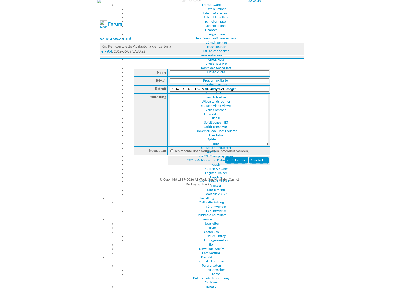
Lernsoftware (211, 5)
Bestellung (206, 198)
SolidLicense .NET (216, 123)
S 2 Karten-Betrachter (216, 148)
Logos (216, 274)
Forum (211, 228)
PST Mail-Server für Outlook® (216, 89)
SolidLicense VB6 (216, 127)
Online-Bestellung (211, 202)
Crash (216, 165)
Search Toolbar (216, 97)
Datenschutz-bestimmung (211, 278)
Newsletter (211, 223)
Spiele (211, 139)
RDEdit (216, 118)
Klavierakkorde (216, 76)
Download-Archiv (211, 249)
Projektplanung (216, 85)
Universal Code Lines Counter (216, 131)
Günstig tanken (216, 43)
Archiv (211, 152)
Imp (216, 144)
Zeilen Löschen (216, 110)
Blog (211, 244)
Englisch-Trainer (216, 173)
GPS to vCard (216, 72)
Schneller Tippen (216, 22)
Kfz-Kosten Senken (216, 51)
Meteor (216, 186)
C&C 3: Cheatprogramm (216, 156)
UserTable (216, 135)
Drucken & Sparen (216, 169)
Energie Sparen (216, 34)
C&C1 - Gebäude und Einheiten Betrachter (216, 160)
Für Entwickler (216, 211)
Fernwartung (211, 253)
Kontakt (206, 257)
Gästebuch (211, 232)
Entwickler (211, 114)
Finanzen (211, 30)
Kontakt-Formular (211, 261)
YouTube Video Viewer (216, 106)
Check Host (216, 59)
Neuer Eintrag (216, 236)
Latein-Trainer (216, 9)
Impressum (211, 287)
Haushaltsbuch (216, 47)
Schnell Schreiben (216, 17)
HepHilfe (216, 177)
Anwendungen (211, 55)
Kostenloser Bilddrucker (216, 181)
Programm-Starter (216, 80)
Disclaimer (211, 282)
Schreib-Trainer (216, 26)
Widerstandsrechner (216, 101)
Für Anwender (216, 207)
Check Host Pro (216, 64)
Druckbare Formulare (211, 215)
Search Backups (216, 93)
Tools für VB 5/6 (216, 194)
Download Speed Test (216, 68)
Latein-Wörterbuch (216, 13)
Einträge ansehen (216, 240)
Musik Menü (216, 190)
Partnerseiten (211, 266)
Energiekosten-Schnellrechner (216, 38)
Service (207, 219)
